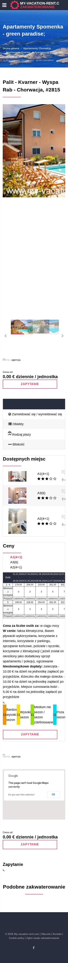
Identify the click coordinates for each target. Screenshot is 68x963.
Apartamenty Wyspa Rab (48, 52)
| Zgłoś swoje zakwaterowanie (42, 937)
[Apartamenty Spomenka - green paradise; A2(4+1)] (17, 521)
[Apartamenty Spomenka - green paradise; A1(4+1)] (17, 476)
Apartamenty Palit (16, 56)
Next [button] (58, 209)
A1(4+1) (43, 474)
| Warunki (45, 934)
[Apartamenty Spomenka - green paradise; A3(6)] (17, 495)
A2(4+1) (43, 518)
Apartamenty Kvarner (18, 52)
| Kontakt (56, 934)
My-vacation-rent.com (42, 5)
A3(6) (41, 493)
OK (53, 794)
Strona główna (11, 48)
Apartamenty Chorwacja (37, 48)
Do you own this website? (21, 794)
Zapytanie (30, 384)
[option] (34, 150)
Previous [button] (10, 209)
